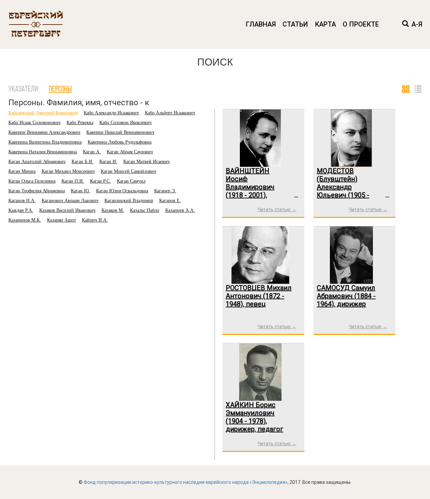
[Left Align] (405, 24)
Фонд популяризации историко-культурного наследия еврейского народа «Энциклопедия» (186, 482)
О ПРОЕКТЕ (361, 24)
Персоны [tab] (60, 89)
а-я (417, 24)
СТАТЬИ (295, 24)
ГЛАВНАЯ (261, 24)
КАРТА (325, 24)
